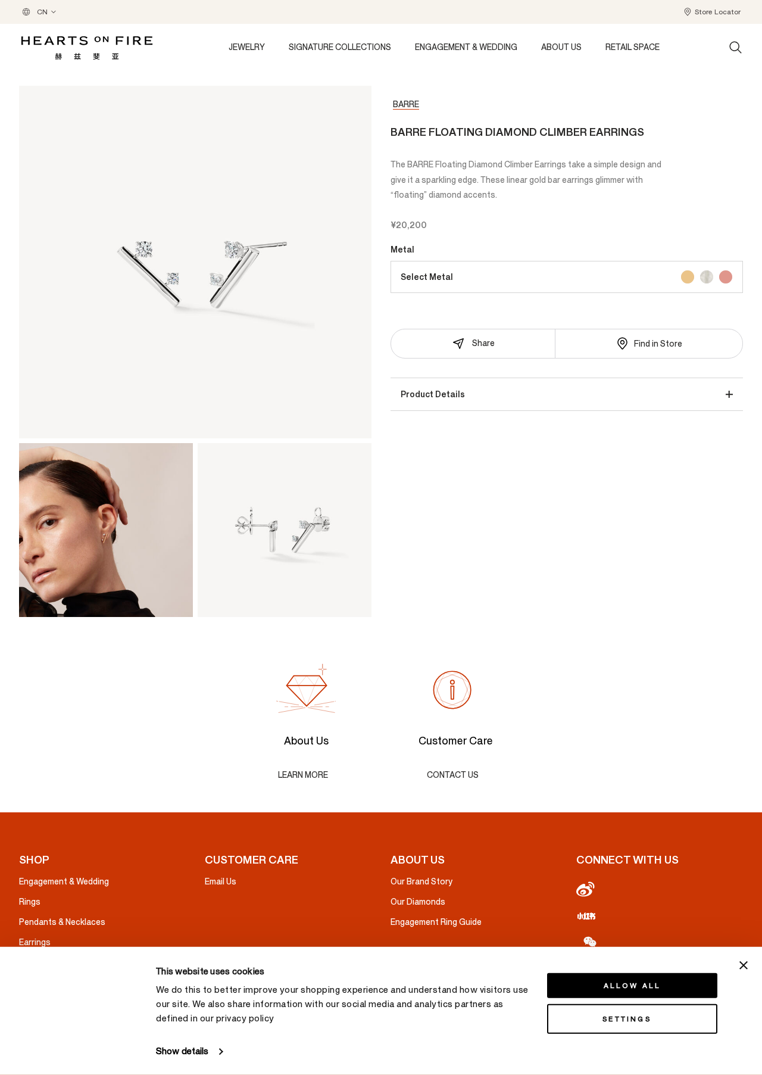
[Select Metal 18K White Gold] (706, 277)
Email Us (220, 881)
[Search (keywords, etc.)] (736, 47)
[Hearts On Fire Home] (87, 48)
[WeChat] (659, 941)
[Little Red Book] (659, 915)
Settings (626, 1019)
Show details (182, 1051)
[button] (711, 12)
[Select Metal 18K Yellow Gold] (687, 277)
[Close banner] (743, 965)
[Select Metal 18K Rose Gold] (726, 277)
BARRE (406, 104)
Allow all (632, 985)
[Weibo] (659, 890)
